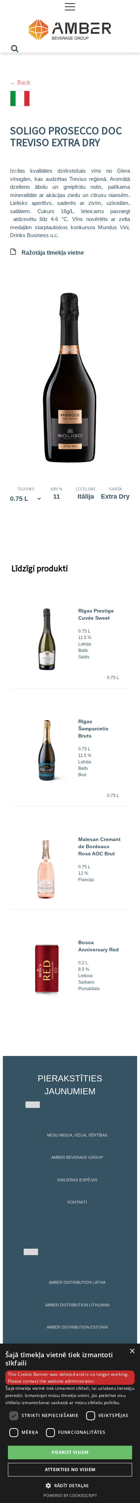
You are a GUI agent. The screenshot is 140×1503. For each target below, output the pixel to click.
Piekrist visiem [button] (70, 1452)
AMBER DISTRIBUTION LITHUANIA (77, 1305)
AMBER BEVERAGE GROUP (77, 1157)
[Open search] (15, 48)
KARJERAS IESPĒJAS (77, 1180)
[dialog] (70, 1423)
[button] (70, 1485)
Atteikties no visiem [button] (70, 1469)
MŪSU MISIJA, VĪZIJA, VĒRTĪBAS (77, 1135)
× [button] (132, 1351)
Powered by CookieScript (70, 1495)
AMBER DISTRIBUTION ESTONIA (77, 1327)
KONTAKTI (77, 1202)
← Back (20, 83)
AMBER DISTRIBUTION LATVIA (77, 1282)
